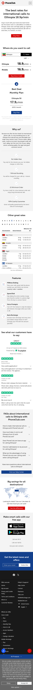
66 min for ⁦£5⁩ (27, 268)
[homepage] (14, 3)
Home (3, 585)
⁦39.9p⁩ (19, 238)
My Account (5, 588)
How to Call (6, 627)
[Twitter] (18, 575)
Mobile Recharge (6, 639)
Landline (4, 238)
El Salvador (9, 263)
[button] (30, 3)
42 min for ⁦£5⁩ (27, 256)
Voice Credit (5, 615)
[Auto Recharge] (3, 316)
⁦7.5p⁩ (20, 268)
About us (4, 600)
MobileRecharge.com (24, 597)
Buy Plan (16, 113)
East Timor (9, 235)
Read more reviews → (16, 354)
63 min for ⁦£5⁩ (27, 254)
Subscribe (24, 565)
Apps (4, 633)
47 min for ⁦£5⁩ (27, 246)
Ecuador (8, 243)
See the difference (16, 508)
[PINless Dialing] (3, 284)
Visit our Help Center (16, 472)
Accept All (24, 683)
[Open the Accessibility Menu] (3, 651)
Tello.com (21, 594)
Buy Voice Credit (16, 76)
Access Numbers (8, 630)
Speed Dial (11, 294)
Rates (5, 621)
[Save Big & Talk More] (16, 493)
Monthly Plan (7, 624)
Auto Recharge (12, 315)
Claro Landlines (6, 268)
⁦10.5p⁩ (19, 246)
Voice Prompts (12, 304)
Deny (8, 683)
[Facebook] (14, 575)
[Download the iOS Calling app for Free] (16, 526)
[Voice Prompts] (3, 305)
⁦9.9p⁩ (20, 258)
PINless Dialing (12, 283)
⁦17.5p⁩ (19, 248)
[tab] (2, 220)
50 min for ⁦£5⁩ (27, 258)
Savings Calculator (8, 636)
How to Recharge (8, 648)
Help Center (21, 585)
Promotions (6, 645)
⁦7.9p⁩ (20, 254)
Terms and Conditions (7, 596)
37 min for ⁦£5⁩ (27, 266)
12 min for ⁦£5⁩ (27, 238)
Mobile (4, 240)
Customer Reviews (7, 603)
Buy (4, 618)
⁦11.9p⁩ (19, 256)
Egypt (7, 251)
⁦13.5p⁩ (19, 266)
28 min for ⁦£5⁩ (27, 248)
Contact (20, 588)
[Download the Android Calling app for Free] (16, 532)
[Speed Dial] (3, 294)
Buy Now (16, 36)
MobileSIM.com (22, 601)
